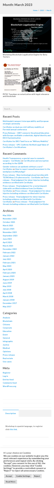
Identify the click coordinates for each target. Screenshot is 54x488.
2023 (42, 10)
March (49, 10)
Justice (6, 345)
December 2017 (10, 303)
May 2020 (7, 266)
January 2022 (8, 256)
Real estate (8, 358)
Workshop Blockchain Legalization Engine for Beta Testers (25, 56)
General (6, 338)
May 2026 (7, 215)
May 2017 (7, 306)
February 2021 (9, 263)
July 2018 (7, 290)
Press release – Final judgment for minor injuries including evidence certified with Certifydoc (26, 179)
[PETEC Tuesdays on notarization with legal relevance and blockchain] (27, 77)
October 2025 (9, 222)
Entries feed (8, 379)
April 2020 (7, 269)
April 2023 (7, 242)
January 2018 (8, 300)
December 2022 (10, 249)
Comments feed (10, 383)
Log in (5, 376)
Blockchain (7, 321)
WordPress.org (9, 386)
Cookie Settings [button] (23, 476)
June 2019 (7, 283)
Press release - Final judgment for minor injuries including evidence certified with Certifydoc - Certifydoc (24, 199)
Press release (9, 355)
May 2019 (7, 286)
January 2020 (8, 276)
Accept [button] (9, 476)
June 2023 (7, 239)
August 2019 (8, 280)
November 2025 (10, 219)
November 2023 (10, 232)
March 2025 (8, 225)
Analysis (6, 318)
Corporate (7, 328)
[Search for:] (27, 108)
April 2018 (7, 293)
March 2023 (8, 246)
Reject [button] (37, 476)
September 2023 (10, 236)
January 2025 (8, 229)
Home (35, 10)
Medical (6, 348)
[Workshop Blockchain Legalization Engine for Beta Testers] (27, 35)
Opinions (7, 351)
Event (5, 335)
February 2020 (9, 273)
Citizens (6, 324)
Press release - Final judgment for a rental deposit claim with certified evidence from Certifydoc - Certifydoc (25, 188)
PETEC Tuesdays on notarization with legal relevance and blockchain (26, 95)
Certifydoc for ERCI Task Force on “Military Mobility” (25, 141)
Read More (10, 482)
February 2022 (9, 252)
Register (7, 373)
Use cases (7, 362)
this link (13, 429)
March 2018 (8, 296)
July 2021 (7, 259)
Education (7, 331)
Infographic (8, 341)
